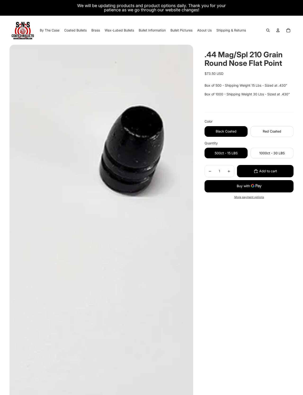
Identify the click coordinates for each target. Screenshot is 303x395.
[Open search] (268, 30)
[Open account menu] (278, 30)
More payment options (249, 197)
